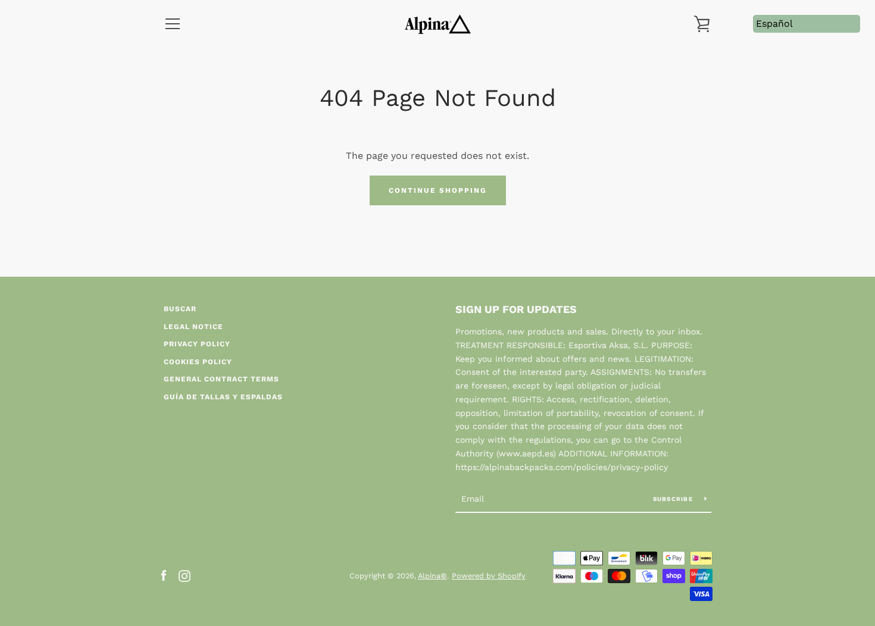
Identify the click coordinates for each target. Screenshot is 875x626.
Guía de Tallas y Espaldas (223, 397)
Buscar (180, 309)
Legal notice (193, 327)
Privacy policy (197, 344)
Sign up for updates (516, 309)
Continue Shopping (438, 190)
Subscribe (674, 499)
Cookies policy (198, 362)
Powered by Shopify (489, 575)
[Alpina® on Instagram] (184, 575)
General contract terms (221, 379)
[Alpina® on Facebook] (164, 575)
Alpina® (432, 575)
